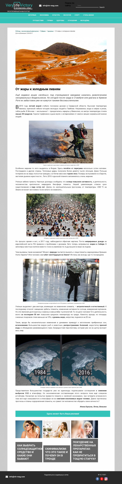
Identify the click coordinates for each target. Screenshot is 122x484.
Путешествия (38, 20)
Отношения (72, 20)
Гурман (50, 20)
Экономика (44, 15)
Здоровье (60, 20)
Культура (56, 15)
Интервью (32, 15)
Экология (67, 15)
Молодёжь (84, 20)
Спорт (77, 15)
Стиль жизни (88, 15)
